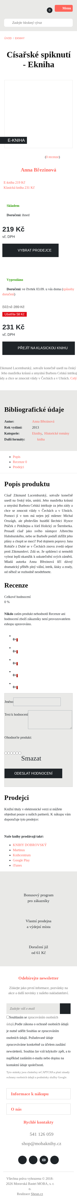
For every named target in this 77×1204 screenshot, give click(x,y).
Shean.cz (37, 1194)
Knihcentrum (22, 855)
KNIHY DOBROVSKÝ (30, 845)
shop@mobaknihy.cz (41, 1143)
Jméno (8, 702)
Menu (66, 8)
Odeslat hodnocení (33, 773)
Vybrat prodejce (35, 250)
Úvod (8, 38)
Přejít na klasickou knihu (43, 348)
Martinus (19, 850)
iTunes (17, 865)
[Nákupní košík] (46, 8)
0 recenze (52, 157)
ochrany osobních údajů (20, 1077)
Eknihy (20, 38)
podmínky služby (47, 1077)
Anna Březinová (38, 170)
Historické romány (56, 433)
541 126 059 (40, 1134)
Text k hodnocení (16, 714)
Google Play (21, 860)
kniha (41, 439)
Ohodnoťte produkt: (18, 737)
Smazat (31, 758)
